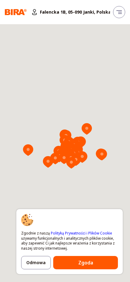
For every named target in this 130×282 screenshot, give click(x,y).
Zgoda (85, 262)
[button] (86, 129)
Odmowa (36, 262)
